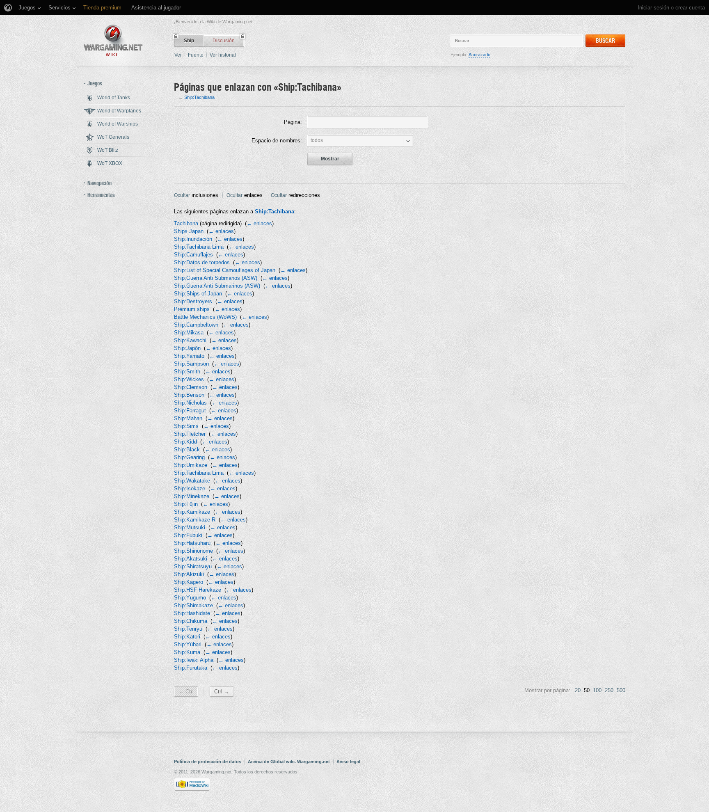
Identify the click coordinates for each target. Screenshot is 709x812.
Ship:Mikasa (189, 332)
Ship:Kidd (185, 442)
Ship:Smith (187, 371)
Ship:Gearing (189, 457)
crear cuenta (690, 8)
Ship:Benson (189, 395)
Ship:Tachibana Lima (199, 247)
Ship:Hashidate (192, 613)
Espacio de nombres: (277, 140)
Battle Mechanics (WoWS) (205, 317)
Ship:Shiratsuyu (193, 566)
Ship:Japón (187, 348)
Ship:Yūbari (187, 644)
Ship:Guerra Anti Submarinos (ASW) (217, 286)
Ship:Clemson (190, 387)
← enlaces (259, 223)
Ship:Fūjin (186, 504)
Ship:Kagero (188, 582)
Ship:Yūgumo (190, 598)
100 (597, 690)
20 (578, 690)
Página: (293, 122)
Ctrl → (221, 691)
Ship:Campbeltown (196, 325)
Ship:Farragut (190, 410)
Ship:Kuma (187, 652)
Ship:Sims (186, 426)
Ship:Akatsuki (190, 559)
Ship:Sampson (191, 364)
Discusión (224, 40)
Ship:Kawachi (190, 340)
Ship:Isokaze (189, 488)
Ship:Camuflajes (193, 255)
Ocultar (182, 195)
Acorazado (479, 54)
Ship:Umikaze (190, 465)
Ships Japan (189, 231)
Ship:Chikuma (190, 621)
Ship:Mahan (188, 418)
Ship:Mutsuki (189, 527)
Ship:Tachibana (199, 97)
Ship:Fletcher (190, 434)
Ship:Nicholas (190, 403)
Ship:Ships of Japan (198, 293)
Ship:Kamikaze (192, 512)
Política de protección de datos (207, 761)
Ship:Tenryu (188, 629)
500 (621, 690)
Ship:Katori (187, 637)
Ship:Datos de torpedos (202, 262)
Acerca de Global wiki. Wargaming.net (289, 761)
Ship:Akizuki (189, 574)
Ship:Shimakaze (193, 605)
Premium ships (192, 309)
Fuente (196, 55)
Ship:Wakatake (192, 481)
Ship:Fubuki (188, 535)
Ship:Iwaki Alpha (193, 660)
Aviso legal (348, 761)
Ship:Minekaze (191, 496)
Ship (189, 40)
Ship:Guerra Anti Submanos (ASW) (215, 278)
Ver (178, 55)
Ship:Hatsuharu (192, 543)
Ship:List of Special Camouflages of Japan (224, 270)
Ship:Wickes (189, 379)
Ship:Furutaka (190, 668)
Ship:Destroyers (193, 301)
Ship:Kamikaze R (194, 520)
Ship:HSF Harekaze (197, 590)
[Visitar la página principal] (113, 40)
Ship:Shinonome (193, 551)
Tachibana (186, 223)
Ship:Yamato (189, 356)
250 (609, 690)
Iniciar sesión (653, 8)
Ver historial (223, 55)
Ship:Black (187, 449)
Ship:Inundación (193, 239)
